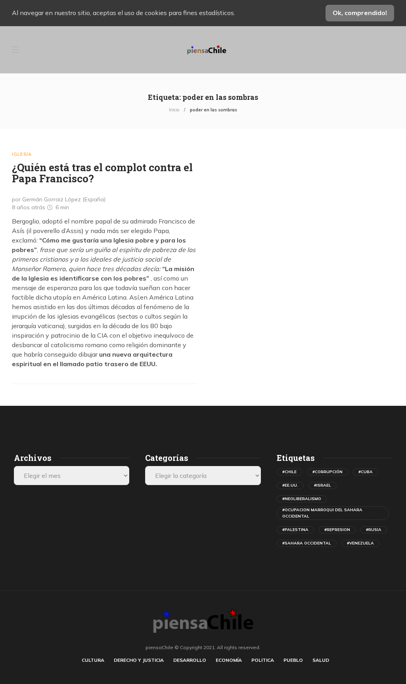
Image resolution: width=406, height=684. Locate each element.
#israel (322, 485)
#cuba (365, 471)
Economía (229, 660)
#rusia (373, 529)
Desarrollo (189, 660)
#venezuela (360, 543)
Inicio (174, 110)
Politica (262, 660)
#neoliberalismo (301, 498)
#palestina (295, 529)
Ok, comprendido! (360, 13)
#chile (289, 471)
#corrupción (327, 471)
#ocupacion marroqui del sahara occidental (322, 513)
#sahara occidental (306, 543)
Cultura (93, 660)
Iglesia (22, 154)
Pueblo (293, 660)
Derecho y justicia (139, 660)
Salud (320, 660)
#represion (337, 529)
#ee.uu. (290, 485)
